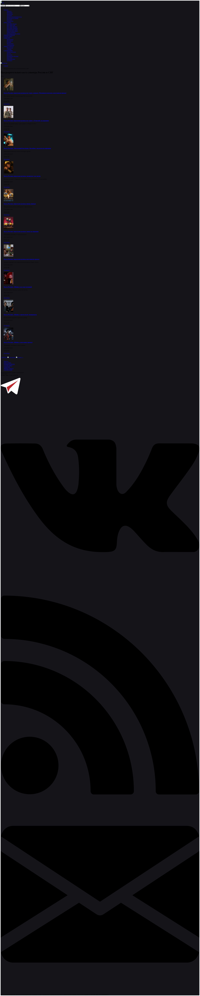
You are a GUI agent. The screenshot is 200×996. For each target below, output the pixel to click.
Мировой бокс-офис (12, 29)
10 (7, 357)
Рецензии (9, 19)
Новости (6, 9)
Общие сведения (11, 52)
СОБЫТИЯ (7, 38)
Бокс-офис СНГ (11, 25)
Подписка (9, 60)
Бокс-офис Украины (12, 28)
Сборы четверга (11, 32)
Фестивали (10, 40)
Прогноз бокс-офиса (12, 31)
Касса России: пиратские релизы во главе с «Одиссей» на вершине (26, 120)
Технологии (10, 21)
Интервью (9, 12)
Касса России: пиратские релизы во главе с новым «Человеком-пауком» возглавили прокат (35, 93)
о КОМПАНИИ (8, 370)
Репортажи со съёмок (12, 18)
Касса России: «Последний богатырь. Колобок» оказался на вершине (27, 148)
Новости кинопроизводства (14, 17)
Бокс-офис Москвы (12, 26)
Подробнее (7, 104)
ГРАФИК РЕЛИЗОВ (9, 35)
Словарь (9, 49)
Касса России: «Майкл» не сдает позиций (18, 287)
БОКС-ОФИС (7, 22)
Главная (6, 65)
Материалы (10, 47)
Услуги (9, 53)
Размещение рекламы (12, 56)
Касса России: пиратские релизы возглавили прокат (21, 259)
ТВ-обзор (9, 15)
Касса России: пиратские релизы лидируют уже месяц (22, 176)
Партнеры (9, 57)
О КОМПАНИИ (8, 50)
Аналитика (10, 14)
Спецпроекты (10, 45)
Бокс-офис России (12, 24)
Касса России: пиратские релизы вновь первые (20, 204)
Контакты (9, 55)
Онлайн (9, 42)
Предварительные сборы (13, 33)
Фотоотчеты (10, 43)
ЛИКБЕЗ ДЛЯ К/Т (9, 46)
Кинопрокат (10, 39)
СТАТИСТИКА (8, 36)
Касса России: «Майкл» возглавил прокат (18, 342)
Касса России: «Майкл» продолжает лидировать (20, 314)
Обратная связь (11, 59)
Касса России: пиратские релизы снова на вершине (21, 231)
